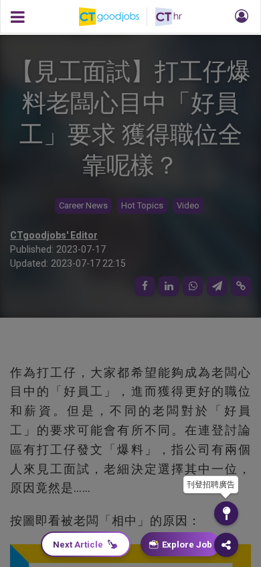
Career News (83, 205)
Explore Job (187, 545)
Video (188, 205)
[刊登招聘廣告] (226, 513)
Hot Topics (142, 205)
